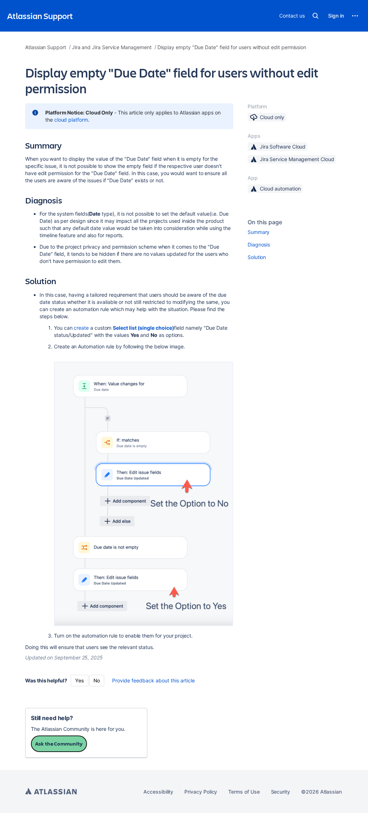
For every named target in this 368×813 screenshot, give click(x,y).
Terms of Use (243, 792)
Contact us (291, 16)
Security (280, 792)
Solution (257, 257)
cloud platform (71, 120)
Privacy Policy (200, 792)
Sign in (336, 16)
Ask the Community (59, 743)
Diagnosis (259, 244)
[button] (315, 15)
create (81, 328)
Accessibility (158, 792)
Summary (259, 232)
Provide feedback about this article (153, 680)
